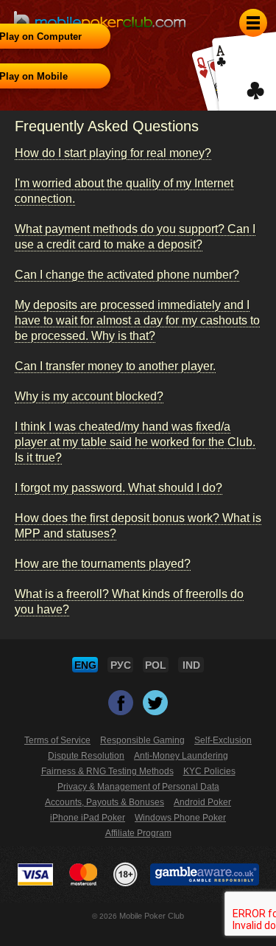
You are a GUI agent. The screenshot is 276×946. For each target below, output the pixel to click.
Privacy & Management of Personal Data (138, 787)
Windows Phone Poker (180, 818)
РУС (120, 665)
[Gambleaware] (204, 874)
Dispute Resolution (86, 756)
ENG (85, 665)
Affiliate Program (138, 833)
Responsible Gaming (142, 740)
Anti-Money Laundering (181, 756)
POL (155, 665)
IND (191, 665)
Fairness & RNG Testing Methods (107, 771)
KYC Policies (209, 771)
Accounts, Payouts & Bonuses (104, 802)
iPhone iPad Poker (87, 818)
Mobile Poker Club (151, 915)
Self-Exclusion (223, 740)
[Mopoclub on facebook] (121, 709)
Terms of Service (57, 740)
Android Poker (202, 802)
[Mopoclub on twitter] (155, 709)
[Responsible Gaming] (125, 874)
